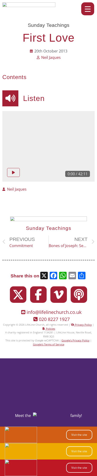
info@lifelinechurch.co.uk (54, 312)
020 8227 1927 (54, 319)
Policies (50, 328)
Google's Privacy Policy (75, 340)
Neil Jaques (51, 57)
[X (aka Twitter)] (18, 294)
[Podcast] (79, 294)
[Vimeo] (58, 294)
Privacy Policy (83, 324)
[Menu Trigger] (87, 8)
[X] (44, 276)
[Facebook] (38, 294)
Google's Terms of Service (48, 344)
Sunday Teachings (48, 25)
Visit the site (79, 435)
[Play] (13, 172)
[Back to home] (28, 5)
